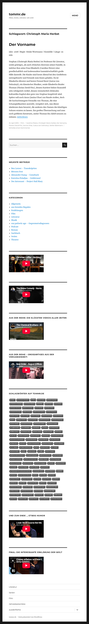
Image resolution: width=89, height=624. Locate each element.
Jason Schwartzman (34, 443)
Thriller (41, 451)
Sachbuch (15, 233)
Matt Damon (27, 411)
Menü (75, 15)
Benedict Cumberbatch (17, 439)
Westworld (46, 435)
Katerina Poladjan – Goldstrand (25, 178)
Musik (14, 220)
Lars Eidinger (33, 419)
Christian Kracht (15, 494)
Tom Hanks (39, 407)
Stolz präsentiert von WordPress (30, 617)
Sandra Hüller (14, 451)
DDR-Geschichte (44, 419)
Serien (14, 236)
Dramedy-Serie (38, 471)
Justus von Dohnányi (41, 125)
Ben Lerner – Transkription (24, 168)
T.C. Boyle (14, 447)
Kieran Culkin (23, 498)
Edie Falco (41, 400)
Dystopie (13, 475)
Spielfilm (60, 471)
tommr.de (17, 14)
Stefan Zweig (37, 431)
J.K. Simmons (44, 498)
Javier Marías (50, 471)
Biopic (35, 475)
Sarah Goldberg (23, 435)
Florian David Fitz (15, 125)
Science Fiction (52, 423)
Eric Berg (43, 475)
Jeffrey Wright (23, 467)
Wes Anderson (28, 463)
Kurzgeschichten (26, 423)
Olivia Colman (14, 490)
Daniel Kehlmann (32, 455)
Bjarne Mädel (34, 467)
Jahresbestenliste (17, 604)
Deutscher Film (50, 490)
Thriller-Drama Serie (26, 447)
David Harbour (35, 435)
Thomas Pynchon (27, 490)
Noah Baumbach (27, 494)
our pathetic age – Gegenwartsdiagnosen (30, 223)
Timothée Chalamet (16, 403)
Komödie (13, 467)
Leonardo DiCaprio (23, 400)
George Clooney (15, 407)
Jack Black (58, 403)
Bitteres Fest (17, 171)
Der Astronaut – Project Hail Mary (27, 181)
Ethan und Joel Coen (31, 459)
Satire (12, 400)
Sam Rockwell (57, 455)
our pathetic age (39, 487)
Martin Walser (44, 459)
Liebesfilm (49, 494)
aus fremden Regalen (21, 207)
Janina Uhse (27, 125)
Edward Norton (15, 479)
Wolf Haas (49, 403)
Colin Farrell (25, 415)
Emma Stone (45, 447)
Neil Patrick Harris (39, 411)
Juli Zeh (23, 443)
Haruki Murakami (31, 439)
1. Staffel (54, 447)
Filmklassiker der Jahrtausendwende (20, 471)
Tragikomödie (15, 427)
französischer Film (57, 435)
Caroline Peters (32, 123)
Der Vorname (22, 44)
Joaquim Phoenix (15, 411)
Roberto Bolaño (47, 443)
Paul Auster (39, 494)
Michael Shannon (45, 455)
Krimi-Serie (32, 451)
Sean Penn (47, 479)
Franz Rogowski (55, 459)
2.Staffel (51, 463)
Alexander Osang (16, 487)
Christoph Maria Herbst (47, 123)
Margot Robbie (22, 419)
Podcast (14, 226)
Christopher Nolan (39, 423)
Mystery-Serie (60, 463)
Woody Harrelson (15, 463)
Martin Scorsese (28, 407)
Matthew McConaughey (17, 455)
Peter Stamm (35, 415)
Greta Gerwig (27, 487)
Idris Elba (51, 475)
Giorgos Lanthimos (16, 459)
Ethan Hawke (14, 423)
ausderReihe (15, 610)
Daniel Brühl (45, 467)
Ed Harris (37, 479)
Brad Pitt (13, 498)
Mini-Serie (58, 494)
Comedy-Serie (54, 427)
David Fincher (58, 415)
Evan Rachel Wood (25, 475)
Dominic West (49, 407)
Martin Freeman (52, 400)
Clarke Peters (14, 415)
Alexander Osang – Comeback (25, 175)
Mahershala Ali (47, 415)
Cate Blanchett (55, 439)
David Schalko (48, 431)
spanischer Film (52, 487)
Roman (14, 230)
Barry (36, 447)
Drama (45, 427)
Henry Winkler (59, 443)
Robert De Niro (33, 483)
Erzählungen (17, 210)
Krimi (12, 419)
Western (43, 483)
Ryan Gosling (50, 451)
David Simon (33, 498)
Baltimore (56, 479)
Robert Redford (27, 479)
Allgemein (16, 204)
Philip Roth (14, 443)
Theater (15, 239)
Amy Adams (38, 490)
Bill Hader (58, 431)
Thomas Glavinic (56, 498)
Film (22, 123)
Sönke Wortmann (56, 125)
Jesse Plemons (52, 411)
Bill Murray (14, 483)
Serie (23, 451)
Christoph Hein (26, 431)
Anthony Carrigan (40, 463)
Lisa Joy (13, 435)
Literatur (15, 217)
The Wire (22, 483)
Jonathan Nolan (29, 403)
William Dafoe (14, 431)
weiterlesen (22, 117)
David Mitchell (43, 439)
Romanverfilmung (57, 419)
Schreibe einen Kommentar (19, 128)
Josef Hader (52, 483)
